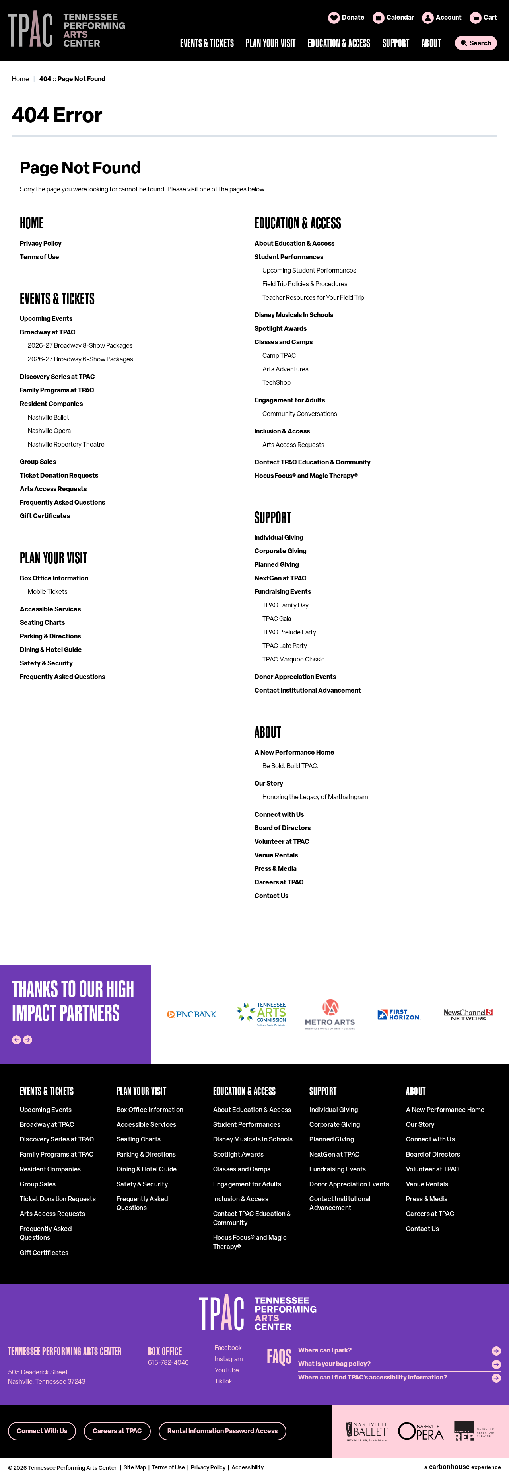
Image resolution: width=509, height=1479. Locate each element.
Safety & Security (46, 664)
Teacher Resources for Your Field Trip (313, 298)
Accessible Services (50, 610)
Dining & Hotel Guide (51, 650)
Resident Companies (51, 404)
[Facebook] (228, 1348)
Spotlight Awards (280, 329)
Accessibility (247, 1468)
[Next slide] (27, 1039)
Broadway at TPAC (48, 333)
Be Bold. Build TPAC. (290, 766)
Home (20, 79)
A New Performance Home (294, 753)
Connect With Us (42, 1431)
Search (480, 44)
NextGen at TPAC (280, 579)
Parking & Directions (50, 637)
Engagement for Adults (289, 401)
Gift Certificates (45, 516)
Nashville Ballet (48, 418)
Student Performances (288, 257)
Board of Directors (282, 828)
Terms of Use (39, 257)
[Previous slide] (16, 1039)
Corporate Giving (280, 551)
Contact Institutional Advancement (307, 691)
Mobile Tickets (48, 592)
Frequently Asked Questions (62, 503)
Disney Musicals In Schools (293, 315)
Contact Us (271, 896)
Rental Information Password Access (222, 1431)
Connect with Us (279, 815)
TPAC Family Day (285, 606)
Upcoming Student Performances (309, 271)
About (431, 43)
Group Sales (38, 462)
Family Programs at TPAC (57, 391)
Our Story (268, 784)
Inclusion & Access (282, 432)
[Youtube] (227, 1370)
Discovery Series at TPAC (57, 377)
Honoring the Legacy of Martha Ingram (315, 797)
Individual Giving (278, 538)
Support (396, 43)
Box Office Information (54, 579)
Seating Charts (42, 623)
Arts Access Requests (53, 489)
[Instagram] (229, 1359)
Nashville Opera (49, 431)
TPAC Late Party (284, 646)
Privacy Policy (41, 244)
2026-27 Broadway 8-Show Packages (80, 346)
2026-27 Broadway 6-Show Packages (80, 360)
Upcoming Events (46, 319)
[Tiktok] (223, 1381)
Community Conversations (299, 414)
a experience (462, 1467)
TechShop (276, 383)
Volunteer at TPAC (281, 842)
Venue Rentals (276, 856)
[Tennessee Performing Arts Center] (63, 30)
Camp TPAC (279, 356)
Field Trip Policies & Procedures (305, 284)
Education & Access (339, 43)
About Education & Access (294, 244)
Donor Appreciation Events (295, 677)
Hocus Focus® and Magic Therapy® (306, 476)
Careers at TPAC (279, 883)
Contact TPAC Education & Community (312, 463)
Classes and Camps (283, 343)
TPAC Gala (276, 619)
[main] (254, 512)
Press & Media (275, 869)
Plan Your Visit (271, 43)
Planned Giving (276, 565)
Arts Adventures (285, 370)
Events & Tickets (207, 43)
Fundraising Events (282, 592)
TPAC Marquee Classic (293, 660)
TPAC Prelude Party (289, 633)
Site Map (135, 1468)
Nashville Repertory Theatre (66, 445)
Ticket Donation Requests (59, 476)
